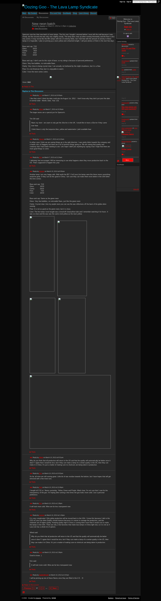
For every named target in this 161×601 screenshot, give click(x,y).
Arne (123, 128)
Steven (41, 139)
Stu (123, 69)
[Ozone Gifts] (134, 170)
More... (128, 160)
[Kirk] (127, 177)
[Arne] (127, 184)
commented (128, 128)
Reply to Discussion (30, 585)
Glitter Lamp (126, 149)
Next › (55, 588)
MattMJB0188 (44, 575)
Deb (40, 487)
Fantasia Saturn (128, 134)
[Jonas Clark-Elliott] (120, 177)
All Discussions (28, 17)
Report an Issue (120, 598)
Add (113, 18)
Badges (110, 598)
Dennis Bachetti (126, 141)
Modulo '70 (125, 44)
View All (136, 189)
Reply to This (28, 87)
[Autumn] (26, 29)
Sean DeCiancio (126, 76)
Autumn (42, 26)
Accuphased (125, 61)
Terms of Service (133, 598)
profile (123, 62)
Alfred (41, 109)
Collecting (72, 26)
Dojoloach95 (125, 103)
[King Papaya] (120, 170)
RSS (24, 592)
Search (159, 2)
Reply (33, 104)
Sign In (129, 2)
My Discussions (42, 17)
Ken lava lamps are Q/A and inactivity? (129, 108)
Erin (40, 95)
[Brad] (134, 177)
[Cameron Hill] (127, 170)
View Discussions (40, 29)
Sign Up (122, 2)
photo (129, 130)
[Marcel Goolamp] (134, 184)
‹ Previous (27, 588)
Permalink (31, 95)
